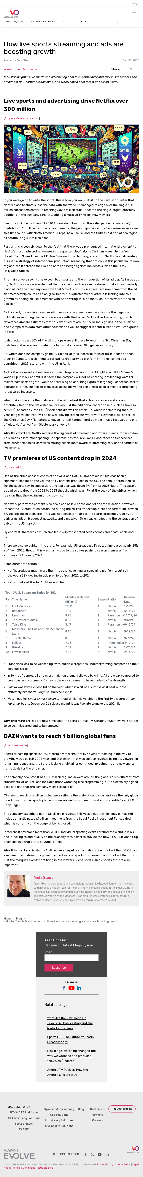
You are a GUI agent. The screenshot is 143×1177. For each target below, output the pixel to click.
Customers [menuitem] (97, 1109)
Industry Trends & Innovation (21, 69)
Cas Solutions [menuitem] (59, 1114)
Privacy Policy (105, 1164)
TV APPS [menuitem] (23, 1129)
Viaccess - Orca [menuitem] (18, 1107)
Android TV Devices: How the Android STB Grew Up (67, 1072)
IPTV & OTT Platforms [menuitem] (23, 1112)
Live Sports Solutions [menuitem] (59, 1126)
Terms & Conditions (24, 1167)
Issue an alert (45, 1167)
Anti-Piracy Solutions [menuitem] (59, 1120)
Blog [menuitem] (81, 1109)
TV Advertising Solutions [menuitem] (23, 1118)
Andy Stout (24, 60)
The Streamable (16, 745)
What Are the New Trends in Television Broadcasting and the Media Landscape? (70, 1023)
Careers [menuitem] (97, 1120)
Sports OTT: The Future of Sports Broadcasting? (70, 1039)
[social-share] (86, 1154)
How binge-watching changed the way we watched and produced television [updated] (71, 1056)
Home (7, 918)
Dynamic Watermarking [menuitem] (59, 1109)
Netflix (34, 118)
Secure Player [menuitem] (24, 1123)
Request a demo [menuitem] (122, 1108)
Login (136, 3)
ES (128, 3)
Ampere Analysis (16, 118)
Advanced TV (14, 467)
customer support (67, 1154)
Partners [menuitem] (97, 1114)
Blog (19, 918)
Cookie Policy (123, 1164)
